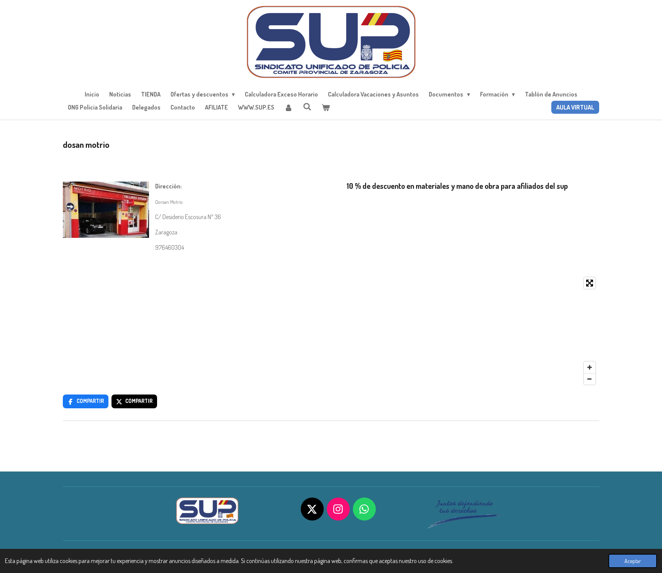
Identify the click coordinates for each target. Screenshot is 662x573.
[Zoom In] (589, 367)
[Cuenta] (288, 107)
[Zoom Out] (589, 379)
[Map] (331, 330)
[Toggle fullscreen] (589, 283)
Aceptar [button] (632, 560)
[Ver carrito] (325, 107)
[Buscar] (307, 106)
